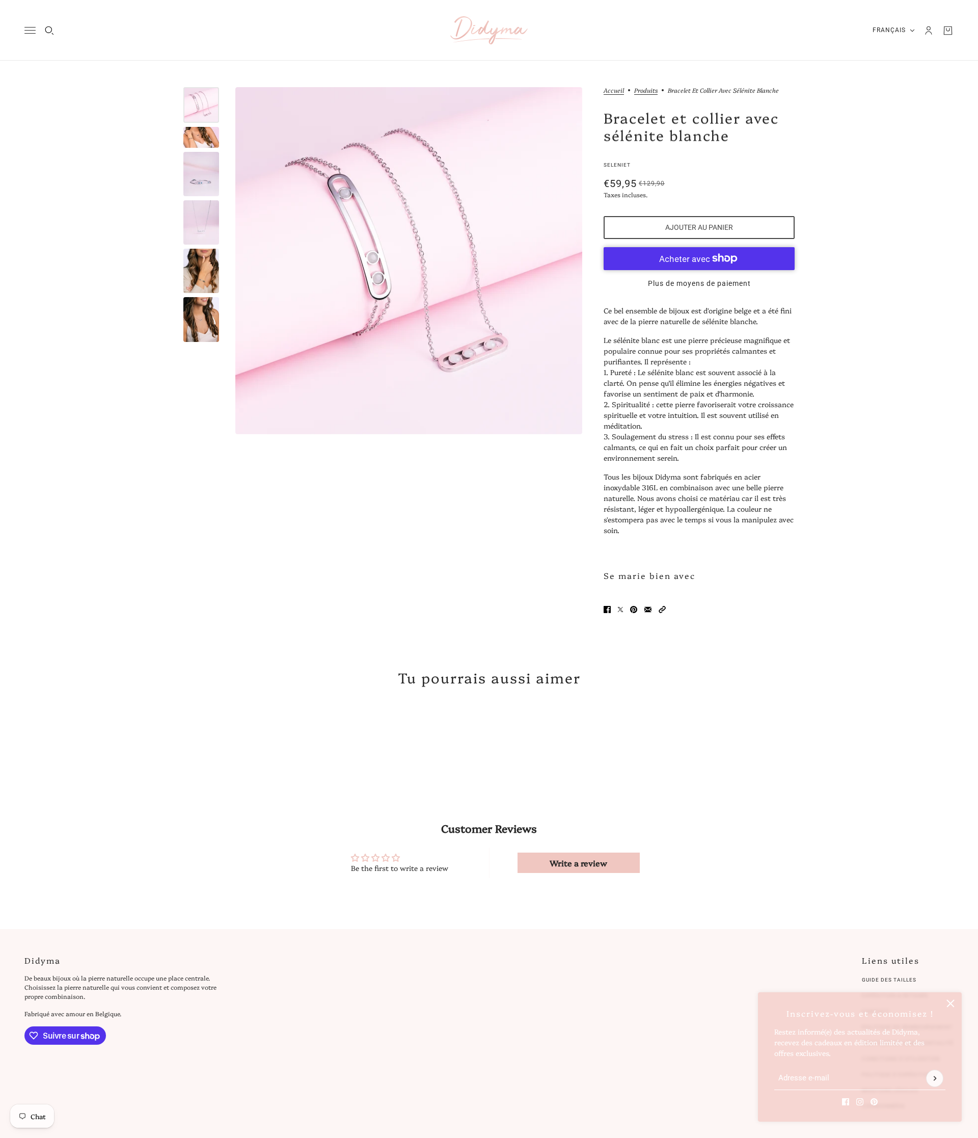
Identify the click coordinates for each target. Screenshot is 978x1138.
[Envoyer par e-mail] (648, 609)
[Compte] (928, 30)
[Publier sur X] (620, 609)
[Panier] (948, 30)
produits (646, 90)
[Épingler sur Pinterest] (633, 609)
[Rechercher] (49, 30)
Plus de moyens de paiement (699, 283)
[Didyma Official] (489, 30)
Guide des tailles (889, 980)
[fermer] (950, 1003)
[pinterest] (874, 1101)
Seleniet (617, 165)
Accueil (614, 90)
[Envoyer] (934, 1078)
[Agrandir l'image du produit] (408, 260)
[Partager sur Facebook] (607, 609)
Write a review (578, 862)
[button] (662, 609)
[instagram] (859, 1101)
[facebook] (845, 1101)
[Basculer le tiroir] (30, 30)
